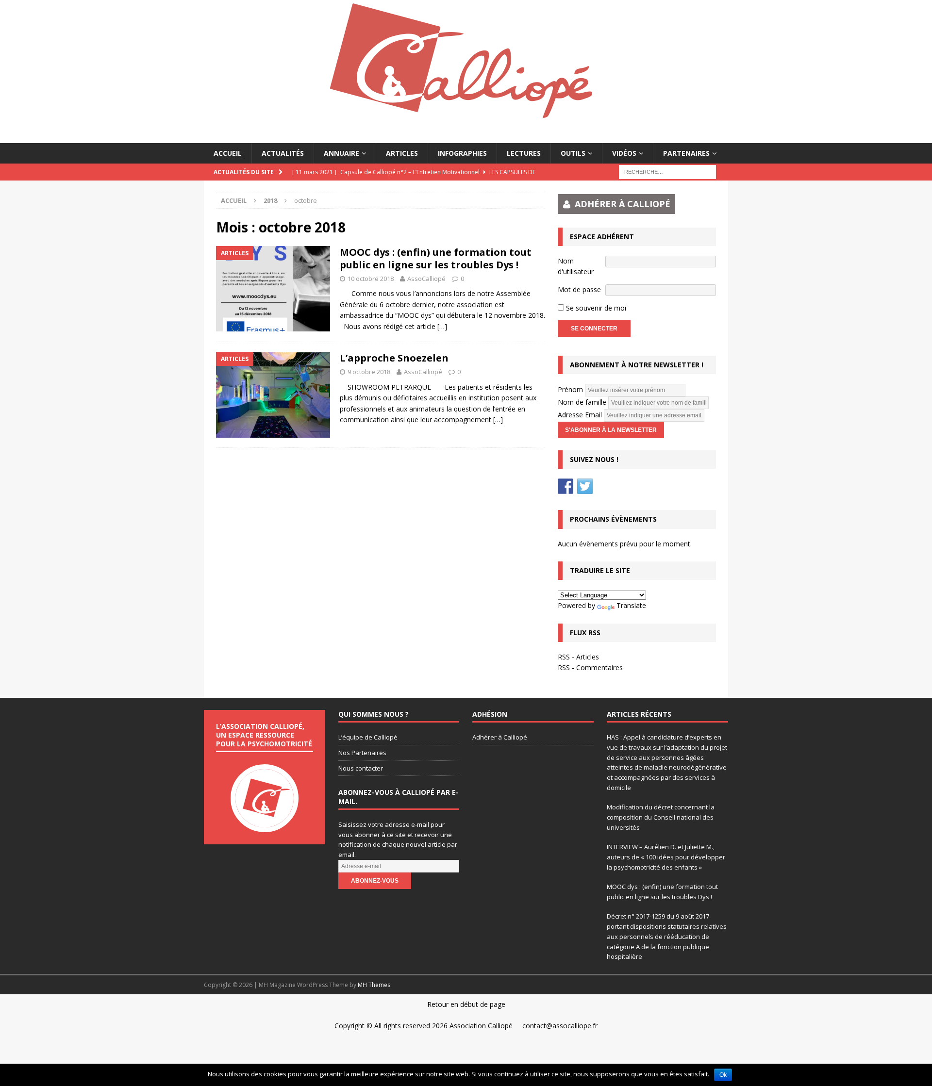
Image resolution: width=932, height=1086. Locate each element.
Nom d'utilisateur (576, 266)
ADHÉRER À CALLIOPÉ (622, 204)
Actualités (283, 153)
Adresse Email (580, 414)
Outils (573, 153)
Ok (723, 1074)
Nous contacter (360, 768)
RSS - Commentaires (590, 667)
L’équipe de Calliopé (368, 737)
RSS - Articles (578, 656)
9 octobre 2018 (369, 371)
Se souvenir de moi (595, 308)
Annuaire (341, 153)
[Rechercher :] (667, 171)
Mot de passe (579, 289)
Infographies (462, 153)
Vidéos (624, 153)
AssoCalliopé (426, 278)
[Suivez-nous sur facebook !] (565, 486)
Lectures (524, 153)
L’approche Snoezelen (394, 357)
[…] (442, 326)
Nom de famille (582, 402)
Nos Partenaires (362, 752)
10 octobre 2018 (371, 278)
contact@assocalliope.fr (560, 1025)
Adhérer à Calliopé (499, 737)
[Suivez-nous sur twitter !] (585, 486)
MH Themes (374, 985)
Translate (631, 605)
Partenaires (686, 153)
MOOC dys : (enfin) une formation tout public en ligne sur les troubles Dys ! (436, 258)
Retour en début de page (466, 1004)
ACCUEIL (228, 153)
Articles (402, 153)
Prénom (570, 389)
